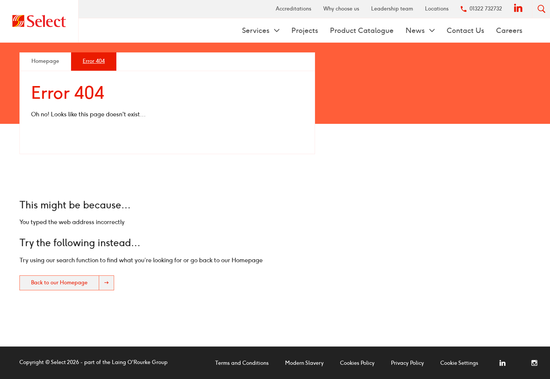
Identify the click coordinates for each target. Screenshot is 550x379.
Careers (509, 30)
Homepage (45, 61)
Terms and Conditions (242, 363)
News (416, 30)
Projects (304, 30)
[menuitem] (293, 9)
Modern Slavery (304, 363)
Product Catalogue (362, 30)
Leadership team (392, 9)
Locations (437, 9)
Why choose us (341, 9)
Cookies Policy (357, 363)
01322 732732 (486, 9)
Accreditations (293, 9)
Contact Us (465, 30)
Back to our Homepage (59, 282)
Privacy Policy (407, 363)
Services (256, 30)
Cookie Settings (459, 363)
